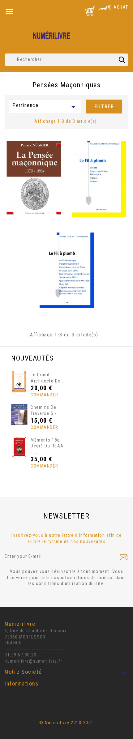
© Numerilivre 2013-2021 (66, 722)
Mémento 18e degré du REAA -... (47, 446)
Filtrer (104, 106)
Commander (42, 394)
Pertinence (45, 107)
